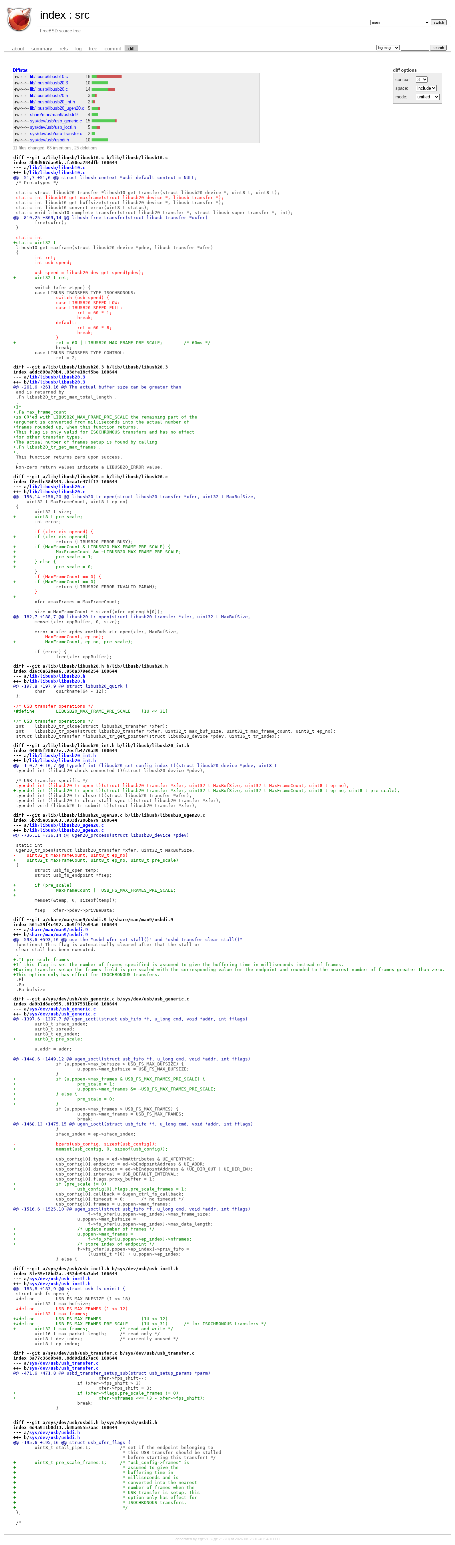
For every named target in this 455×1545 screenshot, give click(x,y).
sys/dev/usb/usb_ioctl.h (53, 127)
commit (113, 48)
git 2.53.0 (221, 1539)
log (78, 48)
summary (41, 48)
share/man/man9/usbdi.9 (54, 114)
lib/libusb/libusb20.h (49, 95)
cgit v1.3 (205, 1539)
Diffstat (20, 70)
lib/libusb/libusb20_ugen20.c (57, 108)
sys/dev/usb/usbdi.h (49, 139)
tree (93, 48)
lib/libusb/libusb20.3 (49, 82)
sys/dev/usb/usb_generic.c (56, 120)
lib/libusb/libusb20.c (49, 89)
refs (64, 48)
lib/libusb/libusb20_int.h (52, 101)
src (82, 15)
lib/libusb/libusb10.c (49, 76)
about (18, 48)
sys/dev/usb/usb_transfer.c (56, 133)
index (53, 15)
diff (131, 48)
